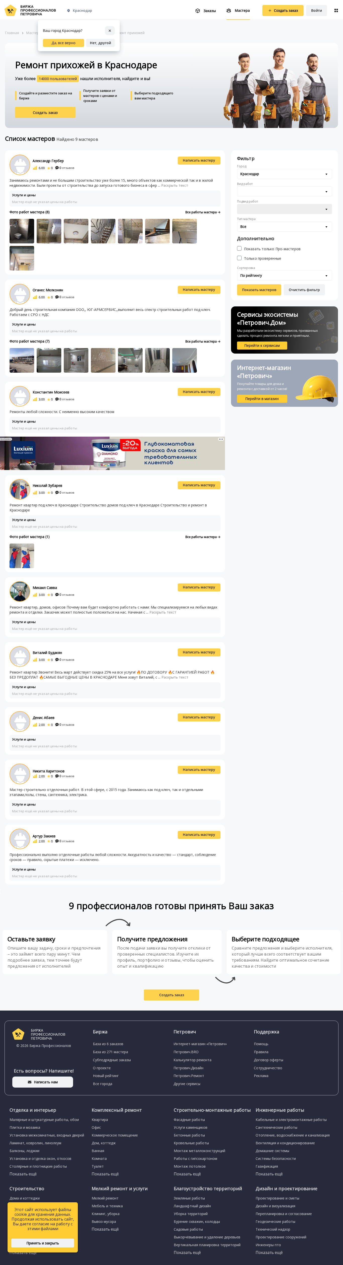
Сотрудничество (268, 1068)
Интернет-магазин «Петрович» (200, 1043)
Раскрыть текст (174, 185)
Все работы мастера (201, 212)
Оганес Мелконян (48, 290)
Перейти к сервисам (262, 345)
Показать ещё (23, 1173)
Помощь (261, 1043)
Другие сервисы (187, 1083)
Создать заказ (45, 112)
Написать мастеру (199, 160)
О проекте (102, 1068)
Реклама (261, 1075)
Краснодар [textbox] (249, 173)
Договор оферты (268, 1059)
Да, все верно (63, 42)
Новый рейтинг (106, 1075)
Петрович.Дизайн (188, 1068)
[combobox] (284, 174)
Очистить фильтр (304, 289)
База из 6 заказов (108, 1043)
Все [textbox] (243, 226)
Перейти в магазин (262, 398)
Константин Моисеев (51, 392)
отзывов (67, 168)
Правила (261, 1051)
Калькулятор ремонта (192, 1059)
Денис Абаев (43, 717)
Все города (102, 1083)
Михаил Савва (45, 587)
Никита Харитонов (49, 771)
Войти (316, 10)
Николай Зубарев (47, 485)
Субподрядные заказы (112, 1059)
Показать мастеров (259, 289)
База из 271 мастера (110, 1051)
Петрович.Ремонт (189, 1075)
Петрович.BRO (186, 1051)
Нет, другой (100, 42)
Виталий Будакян (47, 652)
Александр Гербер (48, 160)
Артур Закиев (44, 836)
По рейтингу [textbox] (251, 275)
